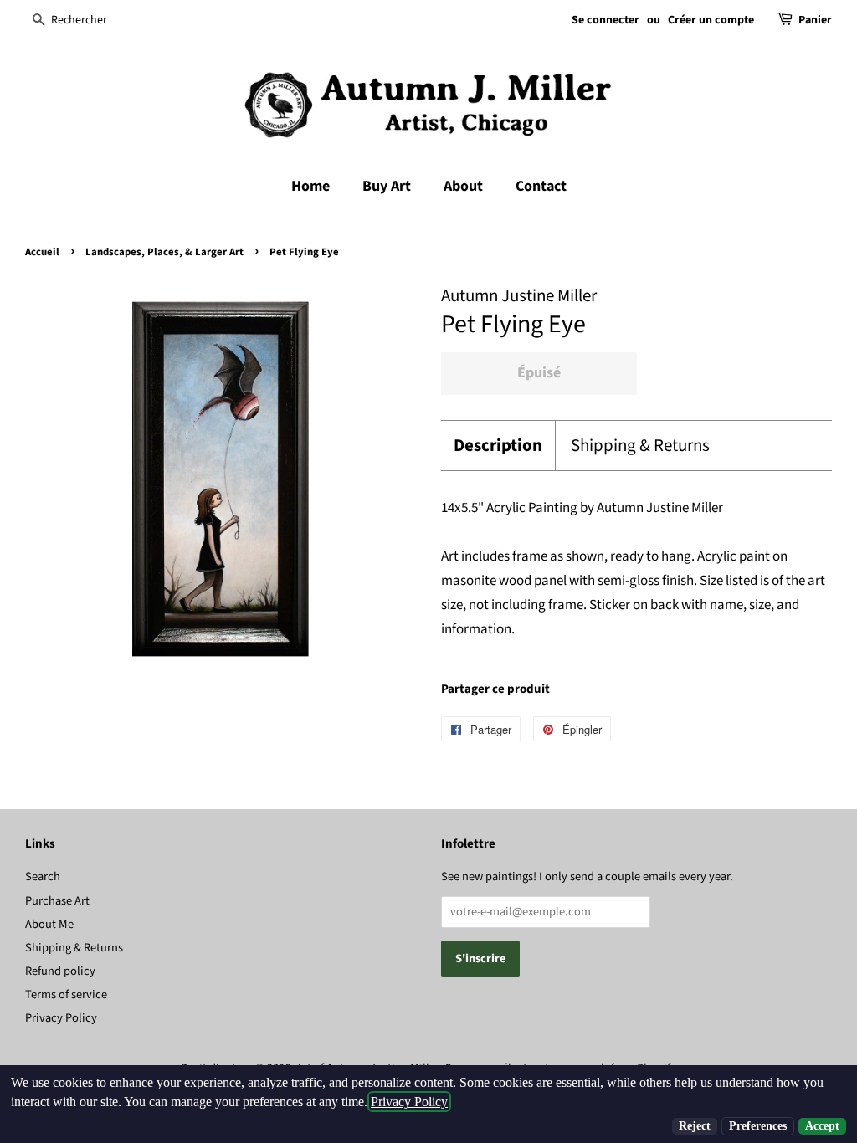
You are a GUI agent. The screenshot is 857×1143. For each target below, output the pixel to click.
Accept (822, 1126)
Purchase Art (57, 901)
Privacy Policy (61, 1018)
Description (498, 445)
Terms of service (66, 994)
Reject (695, 1126)
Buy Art (386, 186)
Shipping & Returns (640, 445)
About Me (49, 924)
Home (310, 186)
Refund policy (60, 971)
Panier (815, 20)
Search (42, 876)
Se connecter (605, 20)
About (463, 186)
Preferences (758, 1126)
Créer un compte (711, 20)
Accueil (42, 251)
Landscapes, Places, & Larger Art (164, 251)
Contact (541, 186)
